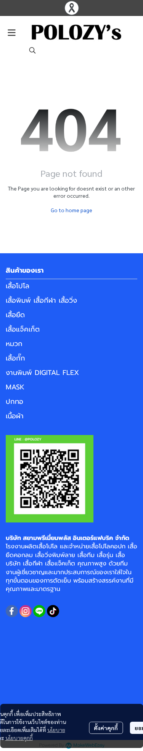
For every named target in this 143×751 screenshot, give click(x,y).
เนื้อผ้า (15, 416)
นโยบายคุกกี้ (19, 737)
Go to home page (71, 209)
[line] (39, 611)
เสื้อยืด (15, 315)
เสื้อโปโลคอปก (107, 546)
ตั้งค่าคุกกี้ (106, 727)
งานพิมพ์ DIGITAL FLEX (42, 372)
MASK (15, 387)
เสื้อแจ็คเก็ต (23, 329)
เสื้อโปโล (17, 286)
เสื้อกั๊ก (15, 358)
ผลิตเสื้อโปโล (41, 546)
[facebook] (12, 611)
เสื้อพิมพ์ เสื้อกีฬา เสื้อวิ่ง (41, 300)
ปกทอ (14, 401)
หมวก (14, 343)
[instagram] (25, 611)
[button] (32, 50)
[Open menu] (11, 32)
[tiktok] (53, 611)
